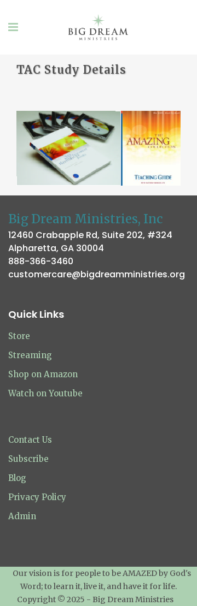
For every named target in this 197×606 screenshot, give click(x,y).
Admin (22, 516)
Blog (17, 478)
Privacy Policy (37, 497)
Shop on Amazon (43, 374)
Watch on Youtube (45, 393)
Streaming (30, 355)
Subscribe (28, 459)
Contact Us (30, 440)
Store (19, 336)
